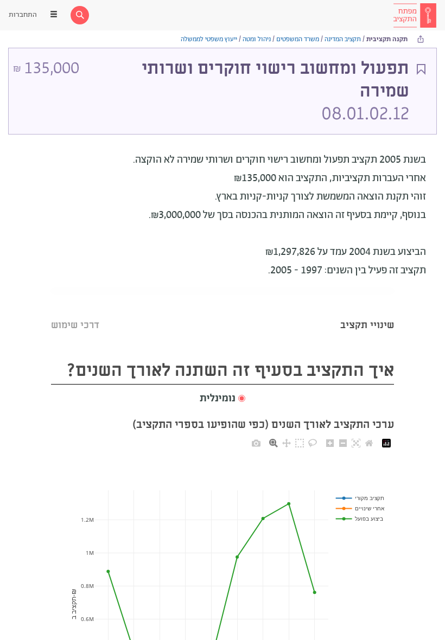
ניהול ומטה (257, 39)
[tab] (367, 311)
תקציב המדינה (343, 39)
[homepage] (414, 15)
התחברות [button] (23, 15)
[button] (222, 399)
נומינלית (218, 399)
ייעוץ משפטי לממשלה (209, 39)
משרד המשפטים (297, 39)
